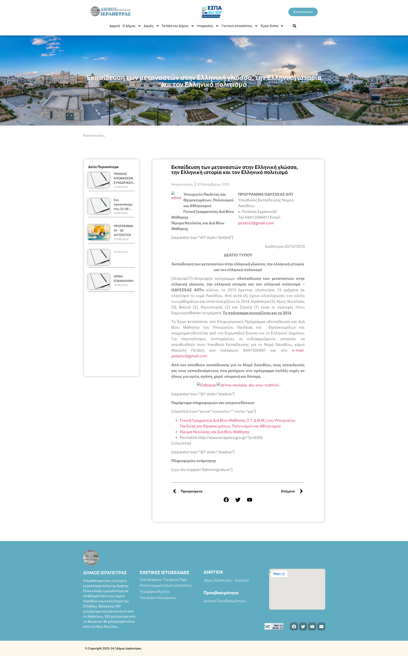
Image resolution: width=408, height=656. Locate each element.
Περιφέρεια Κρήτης (155, 591)
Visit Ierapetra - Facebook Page (163, 579)
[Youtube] (249, 499)
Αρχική (114, 26)
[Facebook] (226, 499)
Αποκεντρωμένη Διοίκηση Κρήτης (166, 585)
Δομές (149, 26)
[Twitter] (238, 499)
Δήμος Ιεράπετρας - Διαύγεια (226, 580)
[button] (294, 26)
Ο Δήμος (129, 26)
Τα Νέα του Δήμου (175, 26)
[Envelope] (321, 626)
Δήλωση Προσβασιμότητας (225, 601)
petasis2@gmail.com (256, 223)
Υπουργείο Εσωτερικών (158, 597)
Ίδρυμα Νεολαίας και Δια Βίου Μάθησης (215, 431)
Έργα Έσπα (269, 26)
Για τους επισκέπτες (236, 26)
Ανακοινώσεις (94, 135)
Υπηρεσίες (205, 26)
